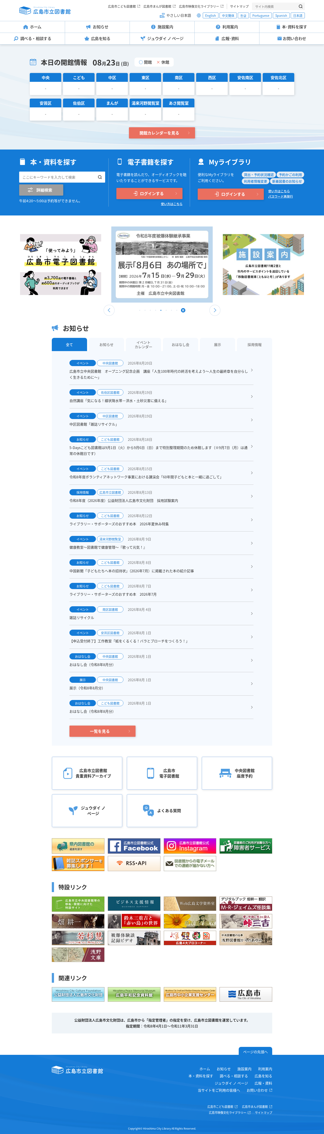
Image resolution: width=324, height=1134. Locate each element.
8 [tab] (177, 311)
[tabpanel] (74, 264)
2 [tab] (145, 311)
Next (214, 310)
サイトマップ (239, 6)
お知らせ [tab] (106, 344)
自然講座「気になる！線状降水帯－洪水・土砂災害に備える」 (118, 400)
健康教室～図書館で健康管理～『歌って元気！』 (108, 547)
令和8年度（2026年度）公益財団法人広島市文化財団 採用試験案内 (123, 500)
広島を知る (263, 1075)
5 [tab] (161, 311)
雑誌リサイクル (81, 617)
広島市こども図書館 (122, 6)
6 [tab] (166, 311)
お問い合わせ (257, 1090)
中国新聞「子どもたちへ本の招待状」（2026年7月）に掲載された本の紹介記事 (131, 570)
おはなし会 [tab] (180, 344)
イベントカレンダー (143, 344)
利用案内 (265, 1068)
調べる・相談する (234, 1075)
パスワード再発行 (280, 196)
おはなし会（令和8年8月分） (92, 664)
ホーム (204, 1068)
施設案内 (244, 1068)
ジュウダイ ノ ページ (231, 1083)
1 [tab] (140, 311)
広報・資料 (263, 1083)
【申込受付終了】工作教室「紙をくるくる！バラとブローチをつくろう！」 (129, 641)
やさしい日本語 (178, 15)
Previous (109, 310)
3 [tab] (150, 311)
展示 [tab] (217, 344)
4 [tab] (155, 311)
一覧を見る (100, 731)
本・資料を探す (200, 1075)
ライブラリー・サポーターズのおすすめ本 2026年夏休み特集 (119, 523)
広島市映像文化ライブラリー (199, 6)
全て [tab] (69, 344)
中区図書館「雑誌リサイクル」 (94, 424)
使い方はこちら (171, 204)
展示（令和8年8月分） (87, 688)
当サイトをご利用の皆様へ (219, 1090)
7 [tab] (171, 311)
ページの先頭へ (255, 1051)
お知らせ (224, 1068)
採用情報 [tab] (255, 344)
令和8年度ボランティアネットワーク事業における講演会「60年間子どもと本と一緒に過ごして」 (146, 476)
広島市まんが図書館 (157, 6)
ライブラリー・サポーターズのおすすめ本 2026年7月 (113, 594)
